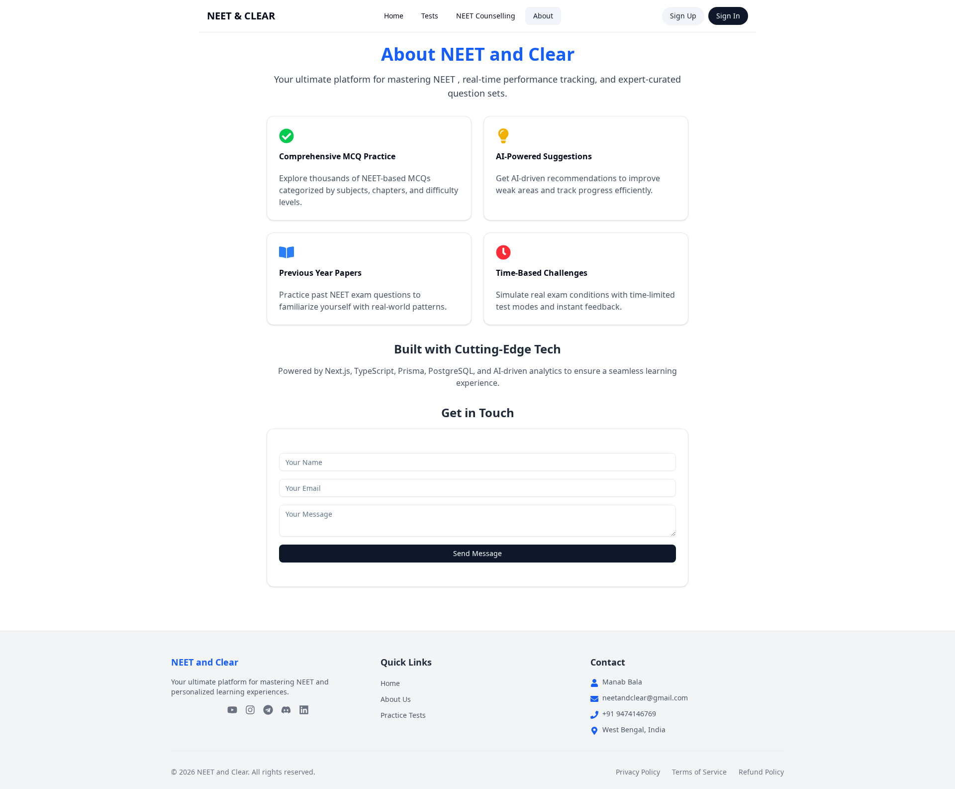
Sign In (728, 15)
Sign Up (683, 15)
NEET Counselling (485, 15)
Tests (429, 15)
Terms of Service (699, 772)
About (543, 15)
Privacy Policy (638, 772)
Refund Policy (761, 772)
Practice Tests (403, 715)
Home (393, 15)
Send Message (477, 553)
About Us (396, 699)
